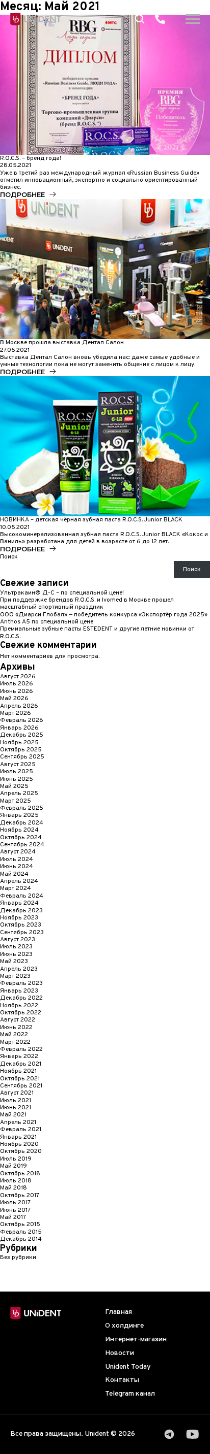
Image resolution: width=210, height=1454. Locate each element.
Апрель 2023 (19, 969)
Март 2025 (15, 801)
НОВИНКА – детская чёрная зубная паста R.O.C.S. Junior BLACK (91, 520)
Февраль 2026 (21, 720)
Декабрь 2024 (21, 823)
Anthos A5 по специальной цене (46, 622)
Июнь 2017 (15, 1210)
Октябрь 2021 (20, 1079)
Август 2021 (17, 1093)
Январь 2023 (19, 991)
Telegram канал (130, 1394)
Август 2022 (17, 1020)
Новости (119, 1353)
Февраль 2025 (21, 808)
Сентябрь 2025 (22, 757)
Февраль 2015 (21, 1232)
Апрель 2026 (19, 706)
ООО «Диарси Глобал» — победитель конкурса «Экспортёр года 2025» (103, 615)
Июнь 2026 (16, 691)
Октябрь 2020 (21, 1151)
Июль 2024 (16, 859)
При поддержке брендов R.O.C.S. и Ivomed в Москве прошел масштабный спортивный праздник (87, 603)
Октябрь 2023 (20, 925)
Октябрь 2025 (21, 750)
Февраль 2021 (20, 1130)
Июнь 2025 (16, 779)
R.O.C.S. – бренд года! (30, 158)
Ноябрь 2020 (19, 1144)
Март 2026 (15, 713)
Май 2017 (13, 1217)
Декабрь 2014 (21, 1239)
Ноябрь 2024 (19, 830)
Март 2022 (15, 1042)
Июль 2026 (16, 684)
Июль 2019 (16, 1159)
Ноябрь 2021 (18, 1071)
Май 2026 (14, 699)
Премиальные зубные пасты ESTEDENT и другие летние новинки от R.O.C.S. (97, 632)
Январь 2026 (19, 728)
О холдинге (124, 1325)
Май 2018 (13, 1188)
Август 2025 (18, 765)
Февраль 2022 (21, 1049)
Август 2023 (17, 940)
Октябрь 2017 (19, 1196)
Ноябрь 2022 (19, 1006)
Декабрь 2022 (21, 998)
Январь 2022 (19, 1056)
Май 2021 (13, 1115)
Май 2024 (14, 874)
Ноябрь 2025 (19, 743)
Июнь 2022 (16, 1027)
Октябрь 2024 (21, 838)
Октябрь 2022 (20, 1013)
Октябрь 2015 (20, 1224)
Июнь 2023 (16, 954)
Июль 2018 (16, 1181)
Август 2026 (18, 677)
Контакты (122, 1380)
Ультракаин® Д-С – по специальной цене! (62, 593)
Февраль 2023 (21, 983)
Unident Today (128, 1367)
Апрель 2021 (18, 1122)
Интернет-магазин (136, 1339)
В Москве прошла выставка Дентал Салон (62, 343)
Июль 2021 (15, 1101)
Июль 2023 (16, 947)
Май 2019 (13, 1166)
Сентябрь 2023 (22, 933)
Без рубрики (18, 1257)
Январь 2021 (18, 1137)
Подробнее (22, 194)
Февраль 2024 (21, 896)
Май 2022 (14, 1035)
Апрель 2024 (19, 881)
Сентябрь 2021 (21, 1086)
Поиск (9, 557)
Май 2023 (14, 961)
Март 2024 (15, 888)
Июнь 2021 (15, 1108)
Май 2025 (14, 786)
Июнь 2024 (16, 867)
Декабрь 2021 (20, 1064)
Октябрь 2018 (20, 1174)
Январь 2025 (19, 815)
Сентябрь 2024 (22, 845)
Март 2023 (15, 976)
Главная (118, 1312)
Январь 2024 (19, 903)
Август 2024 (18, 852)
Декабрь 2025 (21, 735)
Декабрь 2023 (21, 911)
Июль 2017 (15, 1203)
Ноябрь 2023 (19, 918)
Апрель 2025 (19, 793)
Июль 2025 (16, 772)
